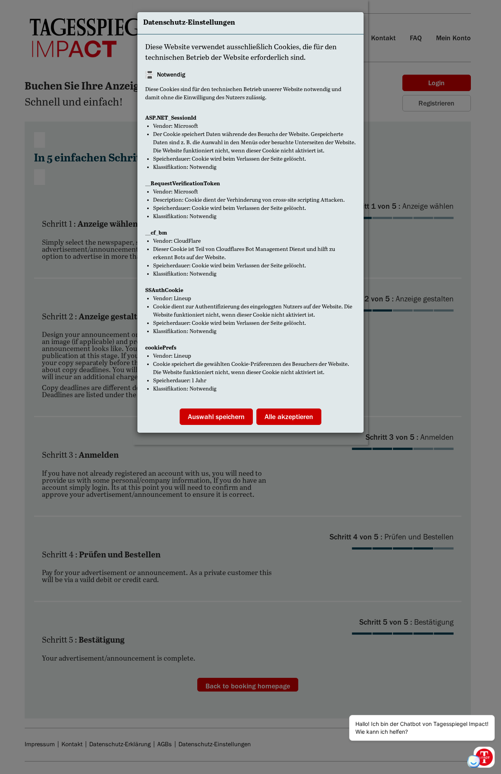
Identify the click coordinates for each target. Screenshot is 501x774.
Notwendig (171, 75)
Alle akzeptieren (289, 416)
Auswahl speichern (216, 416)
